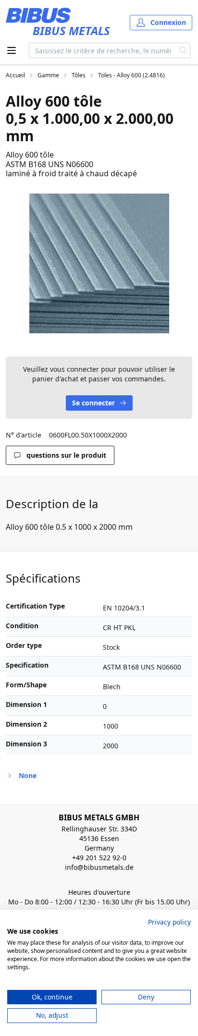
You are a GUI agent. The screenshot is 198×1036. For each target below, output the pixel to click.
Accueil (15, 75)
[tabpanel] (99, 263)
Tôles (79, 75)
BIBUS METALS (71, 30)
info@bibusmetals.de (99, 867)
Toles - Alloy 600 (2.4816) (131, 75)
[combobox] (103, 50)
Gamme (48, 75)
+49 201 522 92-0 (99, 857)
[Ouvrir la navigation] (11, 50)
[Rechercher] (183, 50)
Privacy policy (169, 921)
